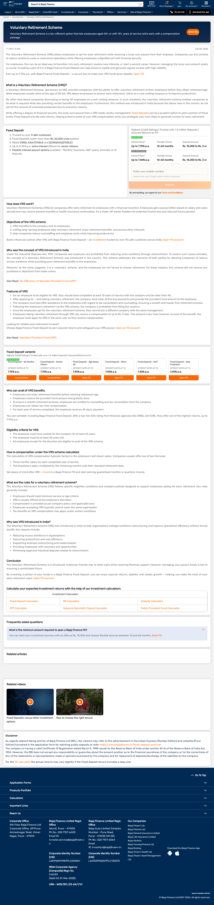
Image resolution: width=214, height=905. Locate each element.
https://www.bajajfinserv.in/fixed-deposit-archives (130, 744)
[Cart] (179, 3)
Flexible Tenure (164, 142)
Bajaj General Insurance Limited (144, 833)
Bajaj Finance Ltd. (137, 829)
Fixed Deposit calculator (24, 601)
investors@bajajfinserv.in (106, 847)
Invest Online (21, 377)
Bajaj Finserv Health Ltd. (140, 852)
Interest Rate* (138, 142)
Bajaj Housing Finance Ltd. (141, 844)
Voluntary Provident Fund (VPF (37, 337)
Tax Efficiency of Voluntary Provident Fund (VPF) (47, 281)
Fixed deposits (140, 112)
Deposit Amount (190, 142)
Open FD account (173, 239)
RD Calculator (71, 601)
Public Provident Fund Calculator (160, 608)
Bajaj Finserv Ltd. (136, 825)
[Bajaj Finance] (15, 3)
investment (99, 239)
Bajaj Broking (134, 848)
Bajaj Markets (134, 840)
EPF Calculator (18, 608)
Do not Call (179, 12)
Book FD (157, 635)
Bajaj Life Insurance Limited (142, 837)
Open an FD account (128, 327)
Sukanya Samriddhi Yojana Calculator (85, 608)
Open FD (139, 73)
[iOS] (177, 854)
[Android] (169, 854)
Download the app (201, 12)
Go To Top (200, 775)
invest (46, 472)
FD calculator (22, 761)
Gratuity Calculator (152, 601)
